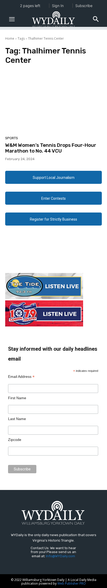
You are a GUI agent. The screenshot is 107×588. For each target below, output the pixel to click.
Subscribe (83, 5)
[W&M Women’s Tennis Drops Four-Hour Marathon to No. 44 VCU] (53, 102)
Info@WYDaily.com (60, 556)
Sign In (58, 5)
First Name (17, 398)
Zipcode (14, 440)
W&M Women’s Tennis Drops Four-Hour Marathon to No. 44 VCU (50, 148)
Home (9, 38)
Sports (11, 138)
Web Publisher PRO (71, 583)
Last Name (17, 419)
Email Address (21, 376)
